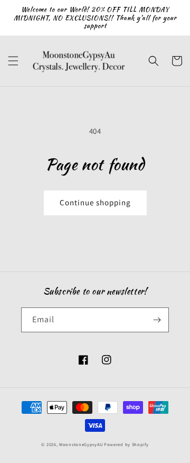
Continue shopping (95, 202)
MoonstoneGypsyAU (80, 444)
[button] (13, 60)
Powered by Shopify (126, 444)
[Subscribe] (156, 319)
